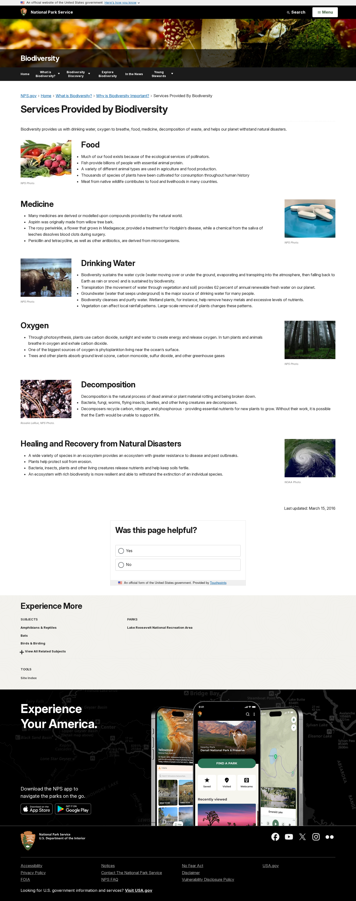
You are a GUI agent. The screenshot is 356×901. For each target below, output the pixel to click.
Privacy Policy (33, 872)
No (129, 564)
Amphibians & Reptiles (39, 627)
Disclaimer (191, 872)
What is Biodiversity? (45, 74)
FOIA (25, 879)
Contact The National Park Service (131, 872)
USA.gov (271, 865)
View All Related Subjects (45, 651)
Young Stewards (159, 74)
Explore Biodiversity (108, 74)
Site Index (29, 678)
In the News (134, 74)
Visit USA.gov (138, 890)
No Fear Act (192, 865)
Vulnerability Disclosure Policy (208, 879)
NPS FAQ (109, 879)
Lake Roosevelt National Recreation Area (160, 627)
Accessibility (31, 865)
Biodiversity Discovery (76, 74)
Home (25, 74)
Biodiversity (40, 58)
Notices (108, 865)
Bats (24, 635)
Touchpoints (218, 582)
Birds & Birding (33, 643)
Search (297, 12)
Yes (129, 550)
